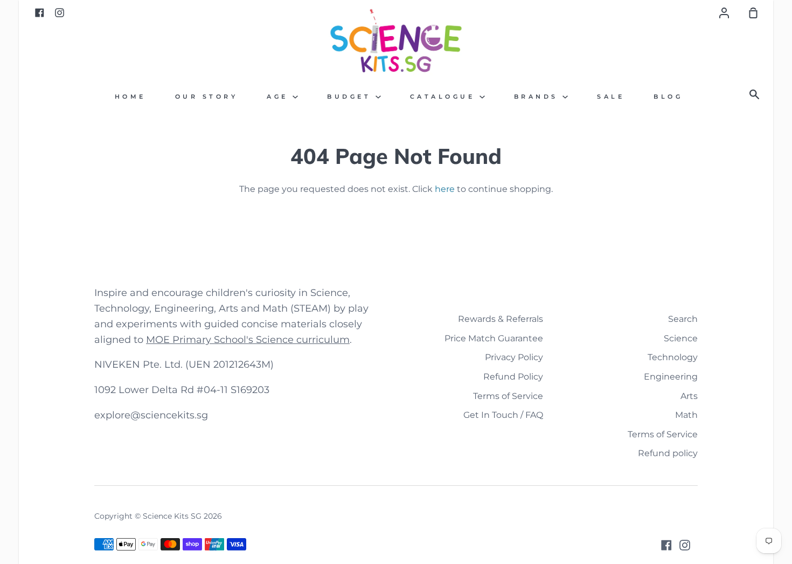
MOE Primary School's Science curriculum (248, 340)
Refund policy (668, 453)
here (445, 189)
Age (280, 96)
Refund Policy (513, 377)
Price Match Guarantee (493, 338)
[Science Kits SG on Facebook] (666, 545)
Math (686, 415)
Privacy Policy (514, 357)
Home (130, 96)
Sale (610, 96)
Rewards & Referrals (500, 319)
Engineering (671, 377)
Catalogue (445, 96)
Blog (668, 96)
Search (683, 319)
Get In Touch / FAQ (503, 415)
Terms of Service (508, 396)
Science (681, 338)
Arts (689, 396)
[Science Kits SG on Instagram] (684, 545)
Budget (351, 96)
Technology (673, 357)
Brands (538, 96)
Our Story (206, 96)
